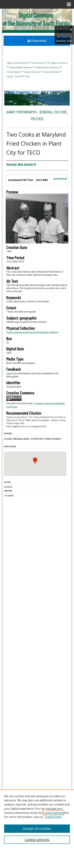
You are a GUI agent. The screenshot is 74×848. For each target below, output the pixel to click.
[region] (37, 819)
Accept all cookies (37, 828)
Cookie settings (53, 813)
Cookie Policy (53, 817)
